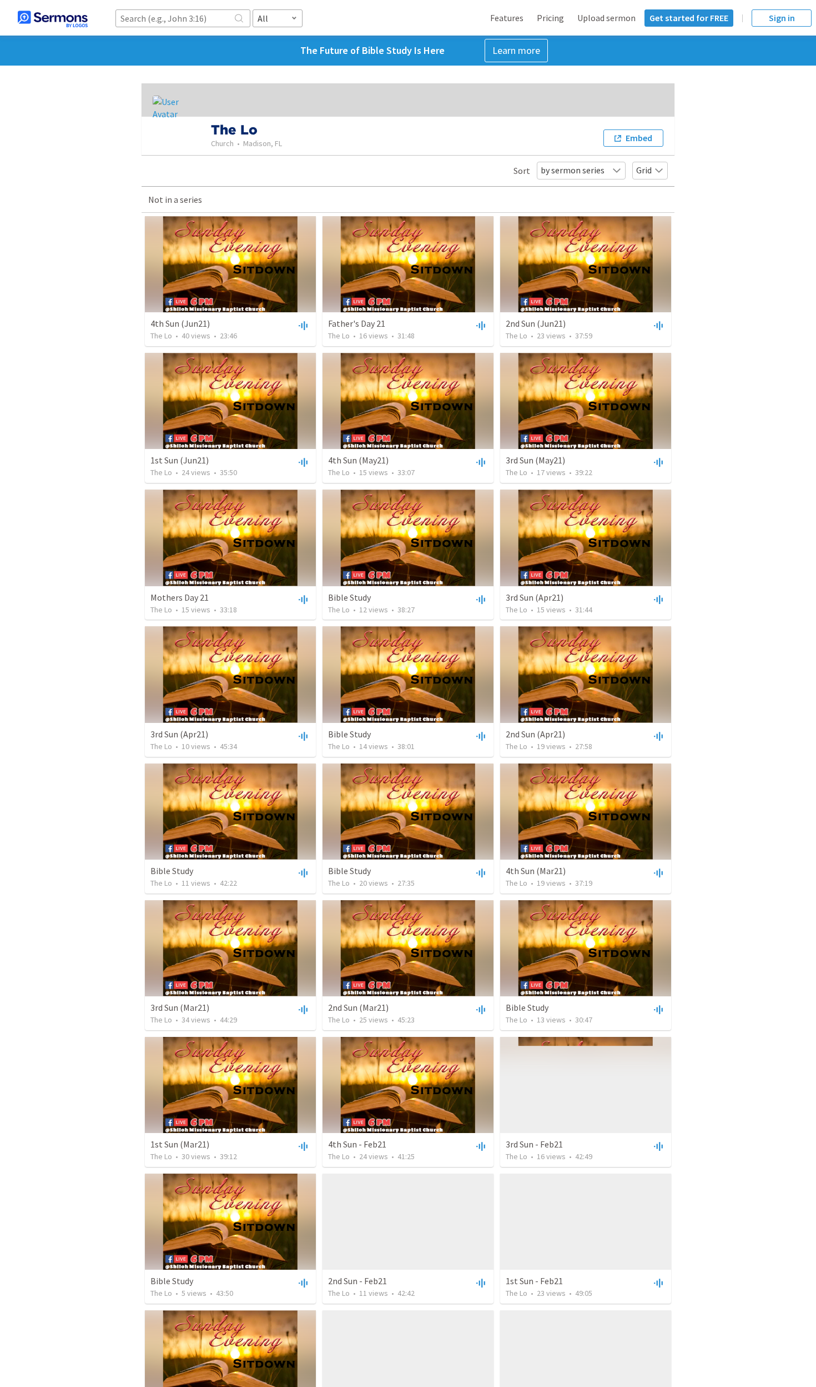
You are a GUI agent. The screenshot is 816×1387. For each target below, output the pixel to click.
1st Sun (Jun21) (179, 460)
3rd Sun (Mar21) (179, 1007)
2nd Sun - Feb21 (357, 1280)
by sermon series (573, 170)
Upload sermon (606, 17)
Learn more (516, 50)
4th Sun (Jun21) (180, 323)
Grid (644, 170)
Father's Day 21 (356, 323)
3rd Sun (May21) (535, 460)
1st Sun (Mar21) (179, 1144)
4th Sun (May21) (358, 460)
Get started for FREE (688, 17)
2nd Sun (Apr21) (535, 734)
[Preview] (302, 325)
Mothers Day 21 (179, 597)
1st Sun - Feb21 (534, 1280)
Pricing (550, 17)
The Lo (161, 336)
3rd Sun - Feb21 (534, 1144)
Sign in (782, 17)
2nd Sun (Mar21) (358, 1007)
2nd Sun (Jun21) (536, 323)
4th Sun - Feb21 (357, 1144)
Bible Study (349, 597)
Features (506, 17)
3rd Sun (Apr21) (534, 597)
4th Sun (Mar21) (536, 870)
